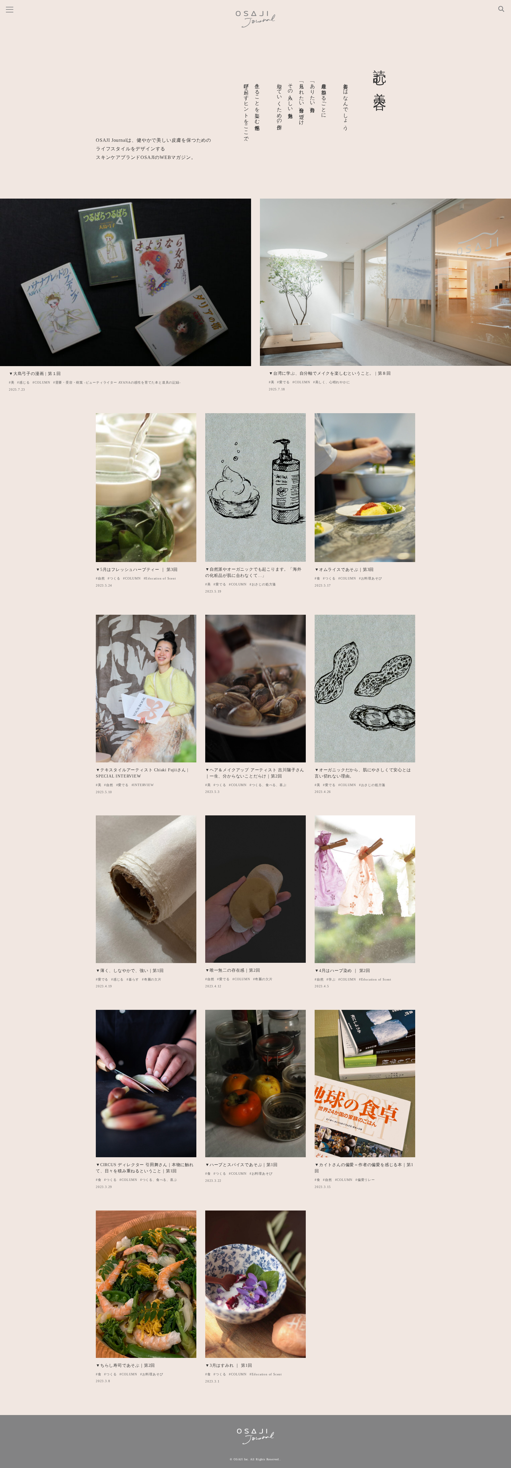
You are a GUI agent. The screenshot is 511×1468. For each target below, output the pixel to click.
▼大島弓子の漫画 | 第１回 (35, 373)
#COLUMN (41, 382)
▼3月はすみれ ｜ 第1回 (228, 1365)
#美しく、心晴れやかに (331, 382)
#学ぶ (330, 979)
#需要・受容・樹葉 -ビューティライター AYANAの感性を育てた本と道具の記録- (117, 382)
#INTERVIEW (143, 785)
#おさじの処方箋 (263, 584)
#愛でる (283, 382)
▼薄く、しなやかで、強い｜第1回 (130, 970)
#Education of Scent (160, 578)
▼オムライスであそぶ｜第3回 (344, 569)
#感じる (23, 382)
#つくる (114, 578)
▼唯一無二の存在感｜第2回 (232, 970)
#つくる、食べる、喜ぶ (268, 785)
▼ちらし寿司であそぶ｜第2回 (125, 1365)
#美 (11, 382)
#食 (317, 578)
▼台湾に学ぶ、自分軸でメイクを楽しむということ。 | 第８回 (330, 373)
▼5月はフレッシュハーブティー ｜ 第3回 (137, 569)
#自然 (100, 578)
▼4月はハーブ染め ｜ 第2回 (342, 970)
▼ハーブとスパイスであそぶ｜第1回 (241, 1165)
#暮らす (133, 979)
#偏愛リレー (365, 1180)
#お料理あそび (370, 578)
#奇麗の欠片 (151, 979)
